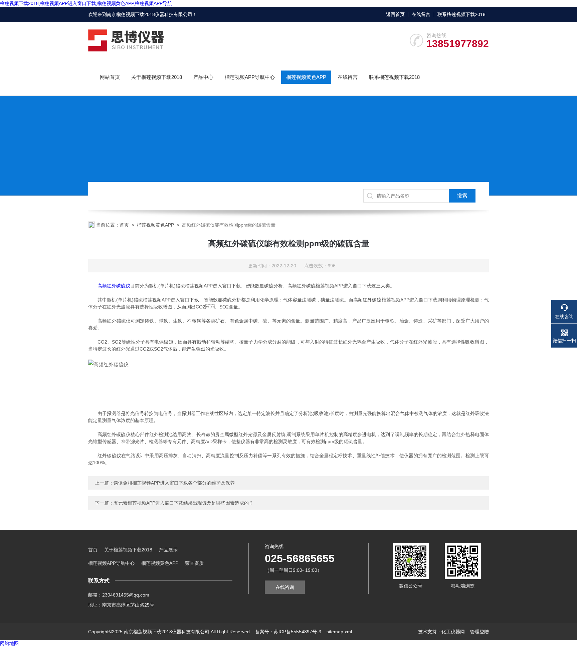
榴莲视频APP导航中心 (250, 77)
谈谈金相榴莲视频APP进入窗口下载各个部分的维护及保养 (174, 483)
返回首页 (395, 14)
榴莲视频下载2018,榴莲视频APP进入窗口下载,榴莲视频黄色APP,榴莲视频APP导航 (86, 3)
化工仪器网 (453, 631)
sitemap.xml (339, 631)
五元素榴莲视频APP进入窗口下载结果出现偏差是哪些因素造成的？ (183, 503)
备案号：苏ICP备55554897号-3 (288, 631)
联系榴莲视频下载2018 (461, 14)
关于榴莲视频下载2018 (156, 77)
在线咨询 (284, 587)
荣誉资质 (194, 563)
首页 (124, 225)
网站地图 (9, 643)
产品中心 (203, 77)
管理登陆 (479, 631)
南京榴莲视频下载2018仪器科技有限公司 (149, 14)
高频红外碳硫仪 (114, 285)
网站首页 (110, 77)
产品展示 (168, 549)
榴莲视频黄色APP (306, 77)
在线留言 (421, 14)
